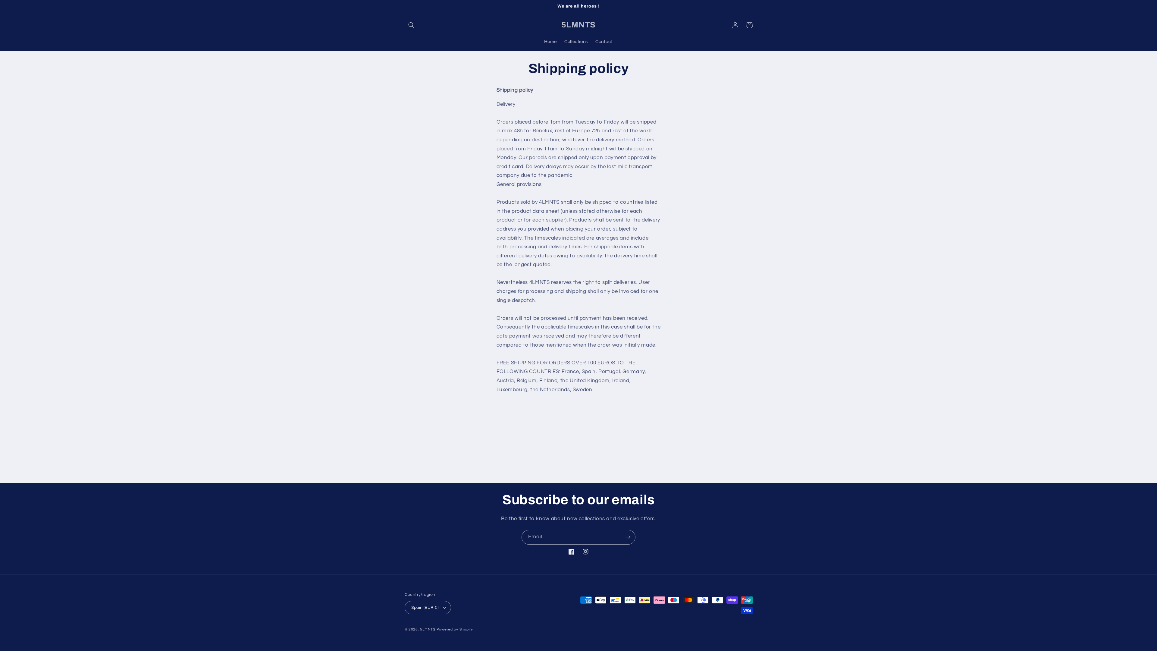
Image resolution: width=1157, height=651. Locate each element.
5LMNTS (427, 629)
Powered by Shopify (455, 629)
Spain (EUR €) (424, 607)
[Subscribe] (628, 537)
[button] (412, 25)
